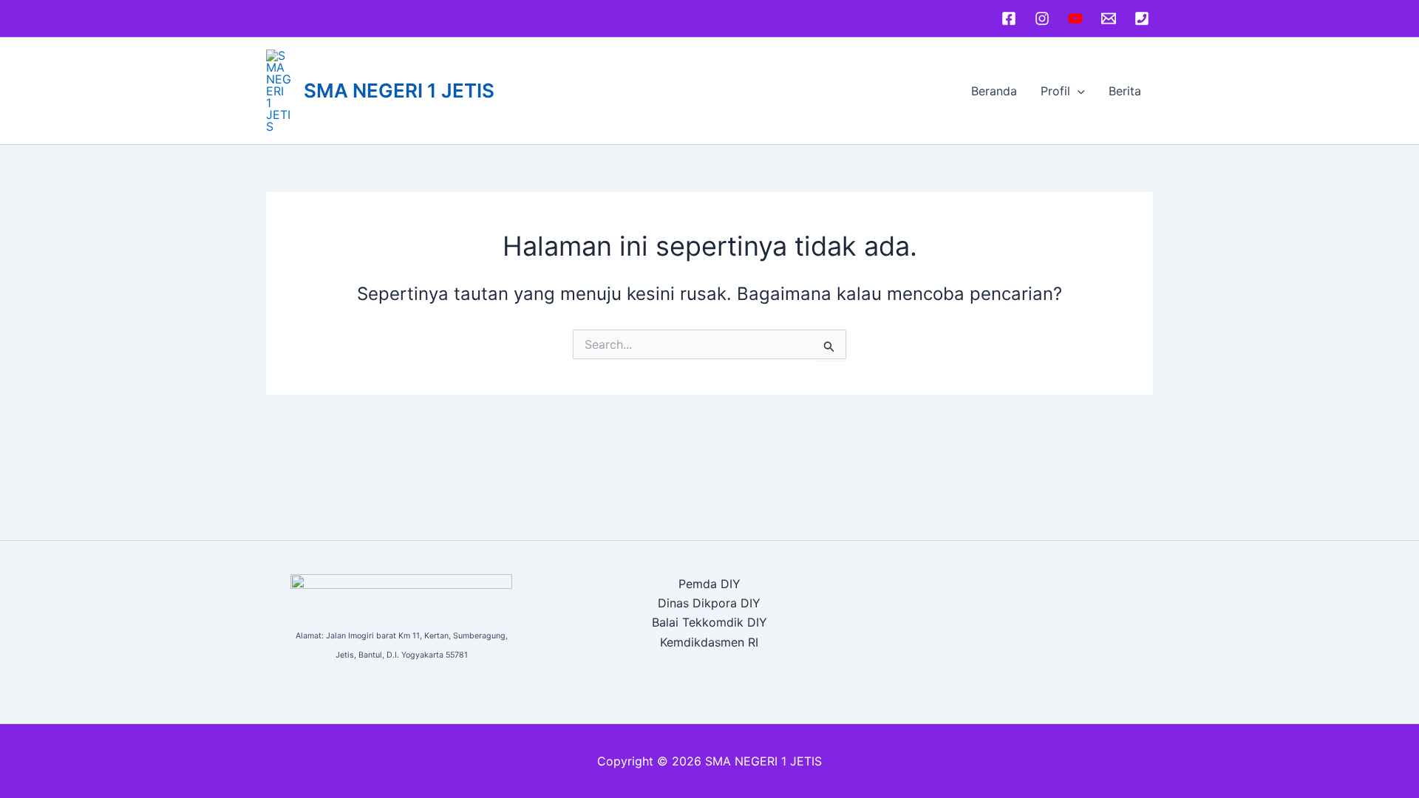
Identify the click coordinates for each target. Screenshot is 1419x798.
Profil (1055, 90)
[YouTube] (1075, 18)
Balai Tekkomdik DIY (709, 622)
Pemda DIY (709, 583)
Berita (1125, 90)
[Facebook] (1009, 18)
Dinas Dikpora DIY (709, 603)
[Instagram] (1042, 18)
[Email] (1109, 18)
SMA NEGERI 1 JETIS (399, 90)
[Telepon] (1142, 18)
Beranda (994, 90)
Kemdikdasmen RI (709, 642)
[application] (1077, 91)
